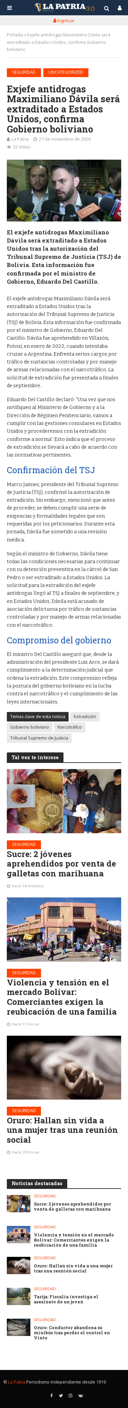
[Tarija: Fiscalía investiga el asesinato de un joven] (18, 1296)
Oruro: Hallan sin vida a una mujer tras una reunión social (62, 1130)
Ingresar (65, 20)
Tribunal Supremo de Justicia (39, 738)
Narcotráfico (69, 727)
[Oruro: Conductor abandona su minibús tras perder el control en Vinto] (18, 1327)
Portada (15, 35)
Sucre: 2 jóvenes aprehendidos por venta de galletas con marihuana (61, 863)
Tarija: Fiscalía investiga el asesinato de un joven (66, 1299)
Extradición (85, 716)
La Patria (20, 139)
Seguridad (24, 72)
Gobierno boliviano (29, 727)
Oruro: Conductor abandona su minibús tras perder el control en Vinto (72, 1332)
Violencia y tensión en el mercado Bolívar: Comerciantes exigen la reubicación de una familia (62, 997)
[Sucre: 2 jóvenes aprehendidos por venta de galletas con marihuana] (64, 801)
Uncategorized (65, 72)
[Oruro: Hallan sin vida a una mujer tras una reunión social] (64, 1068)
